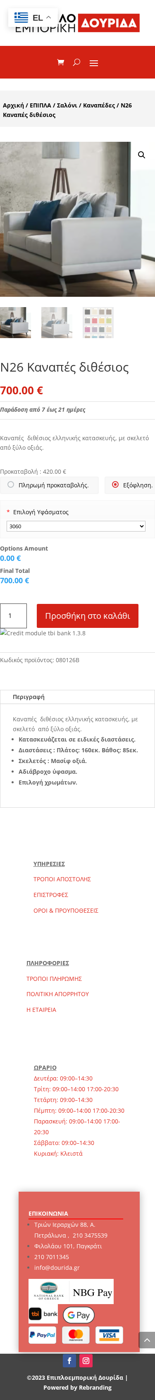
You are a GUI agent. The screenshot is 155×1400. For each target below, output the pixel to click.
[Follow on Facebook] (69, 1360)
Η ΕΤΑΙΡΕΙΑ (41, 1010)
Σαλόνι (67, 105)
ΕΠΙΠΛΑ (40, 105)
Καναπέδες (99, 105)
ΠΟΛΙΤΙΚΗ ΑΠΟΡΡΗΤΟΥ (57, 994)
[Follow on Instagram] (86, 1360)
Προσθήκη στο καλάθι (87, 615)
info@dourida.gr (57, 1267)
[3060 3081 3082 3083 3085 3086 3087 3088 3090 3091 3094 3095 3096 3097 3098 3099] (76, 526)
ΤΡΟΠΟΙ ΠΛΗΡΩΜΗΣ (54, 979)
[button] (141, 155)
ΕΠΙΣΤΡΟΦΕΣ (50, 895)
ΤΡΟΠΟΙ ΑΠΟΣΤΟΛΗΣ (62, 879)
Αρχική (13, 105)
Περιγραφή (29, 697)
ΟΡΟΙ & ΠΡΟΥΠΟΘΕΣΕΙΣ (65, 910)
